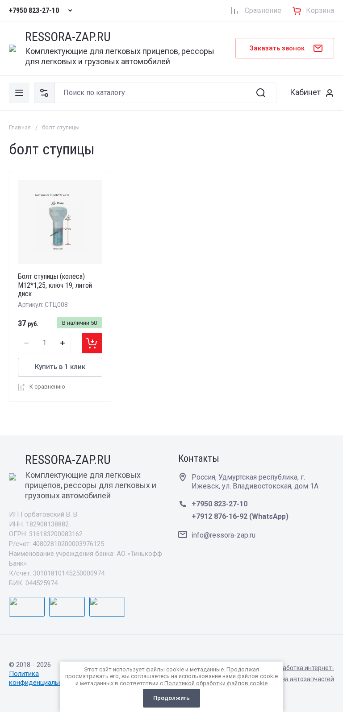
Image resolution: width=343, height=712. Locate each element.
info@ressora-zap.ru (223, 535)
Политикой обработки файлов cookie (216, 683)
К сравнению (47, 386)
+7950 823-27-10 (34, 10)
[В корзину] (92, 343)
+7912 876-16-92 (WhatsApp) (240, 516)
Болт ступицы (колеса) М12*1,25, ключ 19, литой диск (55, 285)
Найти (260, 93)
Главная (20, 127)
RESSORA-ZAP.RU (68, 37)
